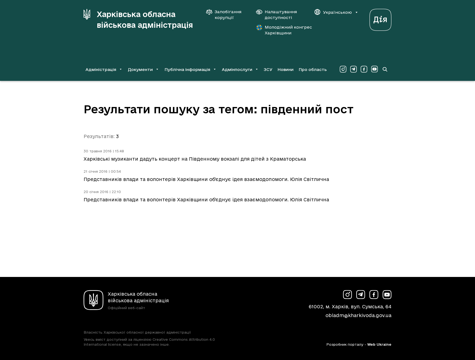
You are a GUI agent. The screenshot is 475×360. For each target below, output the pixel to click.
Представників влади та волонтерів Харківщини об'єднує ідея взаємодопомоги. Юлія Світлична (206, 179)
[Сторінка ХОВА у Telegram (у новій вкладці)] (353, 69)
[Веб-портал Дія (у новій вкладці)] (380, 18)
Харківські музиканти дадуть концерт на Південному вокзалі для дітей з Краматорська (195, 158)
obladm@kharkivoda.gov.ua (358, 315)
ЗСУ (268, 69)
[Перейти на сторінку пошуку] (385, 69)
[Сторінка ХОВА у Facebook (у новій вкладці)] (364, 69)
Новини (285, 69)
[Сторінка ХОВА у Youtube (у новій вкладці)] (374, 69)
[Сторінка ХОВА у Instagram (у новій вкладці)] (343, 69)
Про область (313, 69)
